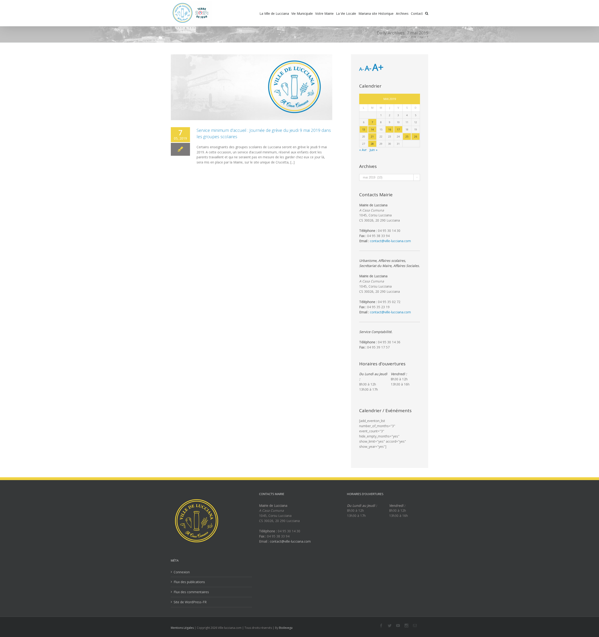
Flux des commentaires (191, 592)
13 (363, 129)
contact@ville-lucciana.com (390, 241)
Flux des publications (189, 582)
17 (398, 129)
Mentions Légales (182, 628)
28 (372, 143)
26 (415, 136)
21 (372, 136)
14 (372, 129)
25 (406, 136)
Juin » (373, 150)
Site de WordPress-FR (190, 602)
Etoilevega (285, 628)
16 (389, 129)
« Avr (363, 150)
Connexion (182, 572)
